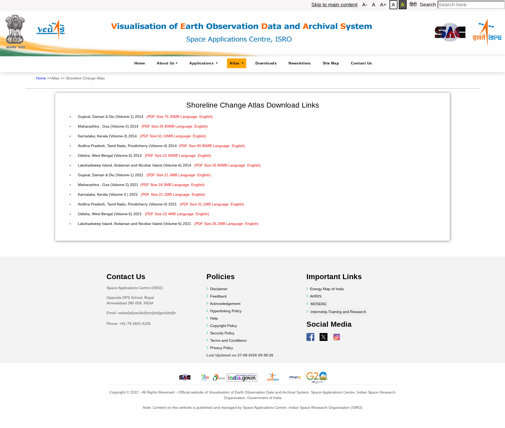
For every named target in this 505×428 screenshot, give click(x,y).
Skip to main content (334, 4)
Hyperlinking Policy (225, 311)
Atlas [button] (235, 63)
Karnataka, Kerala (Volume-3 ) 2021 (141, 194)
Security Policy (221, 333)
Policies (220, 277)
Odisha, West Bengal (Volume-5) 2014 (144, 155)
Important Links (334, 277)
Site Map (331, 63)
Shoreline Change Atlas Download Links (252, 105)
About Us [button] (165, 63)
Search (428, 4)
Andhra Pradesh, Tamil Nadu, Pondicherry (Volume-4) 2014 (161, 146)
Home (139, 63)
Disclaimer (219, 289)
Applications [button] (202, 63)
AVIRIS (315, 296)
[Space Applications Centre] (450, 30)
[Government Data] (295, 377)
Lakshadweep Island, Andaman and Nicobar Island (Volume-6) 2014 (169, 165)
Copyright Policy (223, 326)
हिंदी (413, 4)
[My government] (204, 377)
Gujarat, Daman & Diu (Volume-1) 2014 (145, 116)
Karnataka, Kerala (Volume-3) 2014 (142, 136)
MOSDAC (319, 304)
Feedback (218, 296)
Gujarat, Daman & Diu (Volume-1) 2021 (144, 175)
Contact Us (361, 63)
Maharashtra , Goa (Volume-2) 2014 (143, 126)
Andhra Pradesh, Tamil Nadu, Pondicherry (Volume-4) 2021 (161, 204)
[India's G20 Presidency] (318, 377)
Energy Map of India (327, 289)
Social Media (329, 324)
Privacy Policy (221, 348)
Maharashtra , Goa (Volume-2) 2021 (141, 185)
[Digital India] (219, 377)
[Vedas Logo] (50, 26)
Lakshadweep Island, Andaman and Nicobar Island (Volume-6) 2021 (168, 223)
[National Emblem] (15, 30)
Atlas (55, 78)
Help (213, 318)
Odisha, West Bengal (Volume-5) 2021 (143, 214)
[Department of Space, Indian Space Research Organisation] (487, 29)
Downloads (266, 63)
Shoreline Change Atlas (85, 78)
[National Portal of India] (242, 378)
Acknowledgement (225, 303)
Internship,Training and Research (338, 312)
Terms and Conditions (227, 340)
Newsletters (300, 63)
